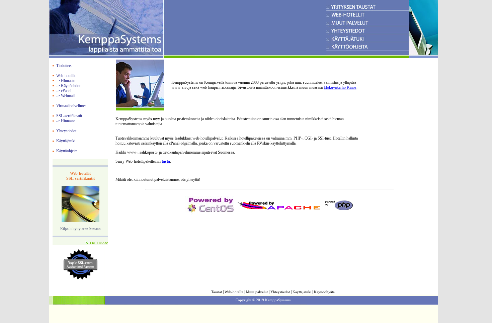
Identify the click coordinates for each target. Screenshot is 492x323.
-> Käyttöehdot (68, 85)
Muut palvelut (257, 292)
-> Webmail (65, 95)
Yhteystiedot (66, 131)
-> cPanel (63, 90)
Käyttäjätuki (65, 141)
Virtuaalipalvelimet (71, 105)
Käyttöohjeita (66, 151)
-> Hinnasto (65, 80)
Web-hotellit (65, 75)
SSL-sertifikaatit (69, 115)
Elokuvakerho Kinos (340, 87)
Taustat (216, 292)
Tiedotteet (64, 65)
